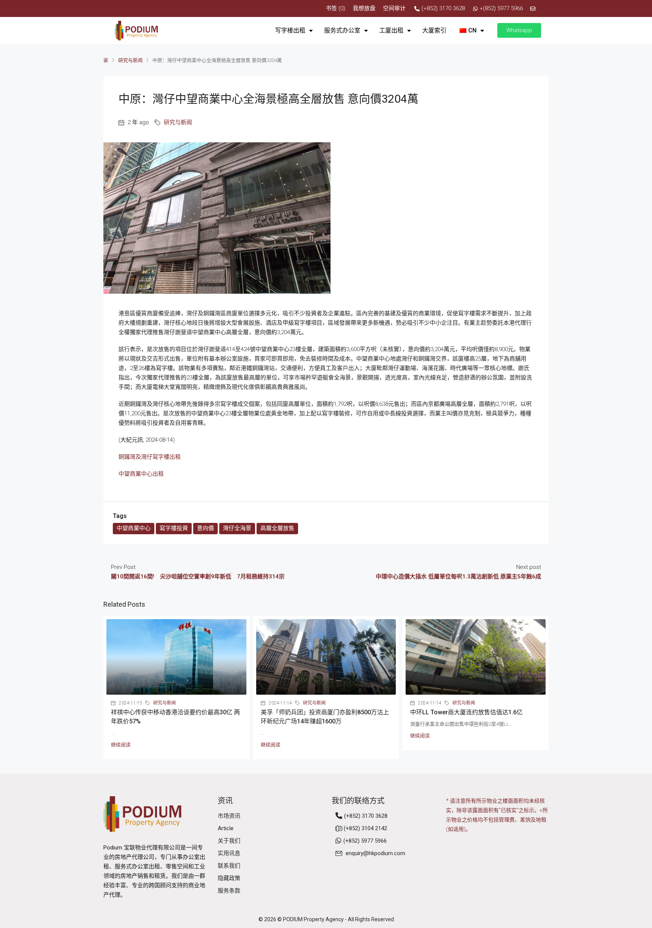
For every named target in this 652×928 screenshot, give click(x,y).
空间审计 (394, 8)
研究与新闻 (130, 60)
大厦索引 (434, 30)
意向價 (205, 528)
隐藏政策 (229, 878)
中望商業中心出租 (141, 473)
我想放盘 (364, 8)
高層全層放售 (277, 528)
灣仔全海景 (237, 528)
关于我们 (229, 840)
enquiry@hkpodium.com (375, 853)
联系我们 (229, 865)
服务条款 (229, 890)
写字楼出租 (290, 30)
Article (226, 828)
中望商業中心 (134, 528)
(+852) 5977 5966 (365, 840)
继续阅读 (121, 745)
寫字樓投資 (174, 528)
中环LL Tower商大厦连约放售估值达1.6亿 (466, 712)
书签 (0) (335, 8)
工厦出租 (391, 30)
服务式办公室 (342, 30)
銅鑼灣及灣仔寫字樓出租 (149, 456)
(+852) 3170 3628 (366, 815)
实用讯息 (229, 853)
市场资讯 (229, 815)
